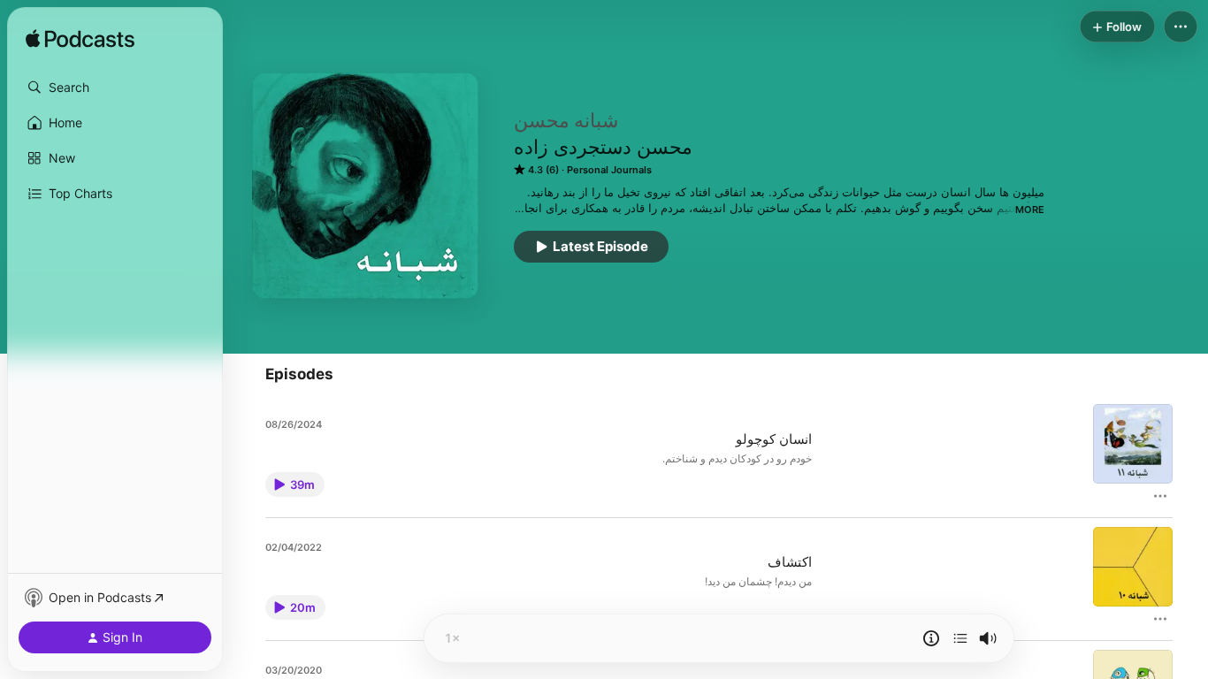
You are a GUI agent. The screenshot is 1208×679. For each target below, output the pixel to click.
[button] (114, 87)
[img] (80, 40)
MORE (1029, 209)
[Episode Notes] (931, 638)
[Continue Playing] (960, 638)
